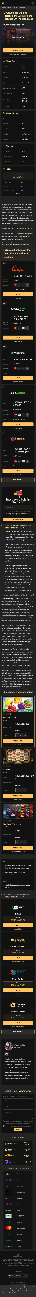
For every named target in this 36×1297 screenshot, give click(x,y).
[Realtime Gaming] (22, 1276)
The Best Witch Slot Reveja (18, 851)
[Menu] (33, 3)
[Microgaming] (14, 1276)
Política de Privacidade (9, 1293)
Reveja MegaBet (18, 341)
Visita (18, 294)
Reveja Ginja (18, 298)
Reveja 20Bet (18, 929)
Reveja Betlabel (18, 428)
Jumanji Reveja (18, 799)
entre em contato (17, 1263)
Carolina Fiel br (21, 1045)
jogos (29, 234)
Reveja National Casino (18, 1026)
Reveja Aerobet (18, 474)
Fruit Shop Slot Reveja (18, 745)
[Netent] (18, 1276)
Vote (17, 193)
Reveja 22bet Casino (18, 994)
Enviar (18, 1129)
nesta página (10, 1265)
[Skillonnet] (26, 1276)
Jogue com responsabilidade (21, 1265)
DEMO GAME (17, 37)
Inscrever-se (18, 519)
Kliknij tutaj (23, 54)
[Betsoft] (10, 1276)
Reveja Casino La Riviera (18, 961)
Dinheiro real (18, 741)
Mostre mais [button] (18, 479)
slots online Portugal (19, 625)
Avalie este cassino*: (9, 1096)
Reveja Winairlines (18, 381)
